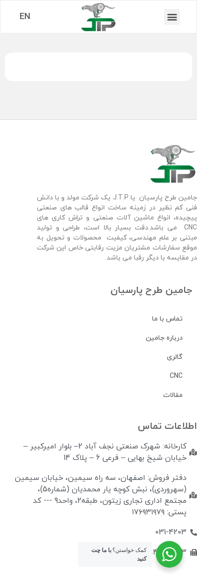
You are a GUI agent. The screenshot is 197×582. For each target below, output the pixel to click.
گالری (175, 357)
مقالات (173, 395)
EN (25, 17)
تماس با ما (167, 318)
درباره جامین (164, 338)
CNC (176, 376)
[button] (172, 17)
